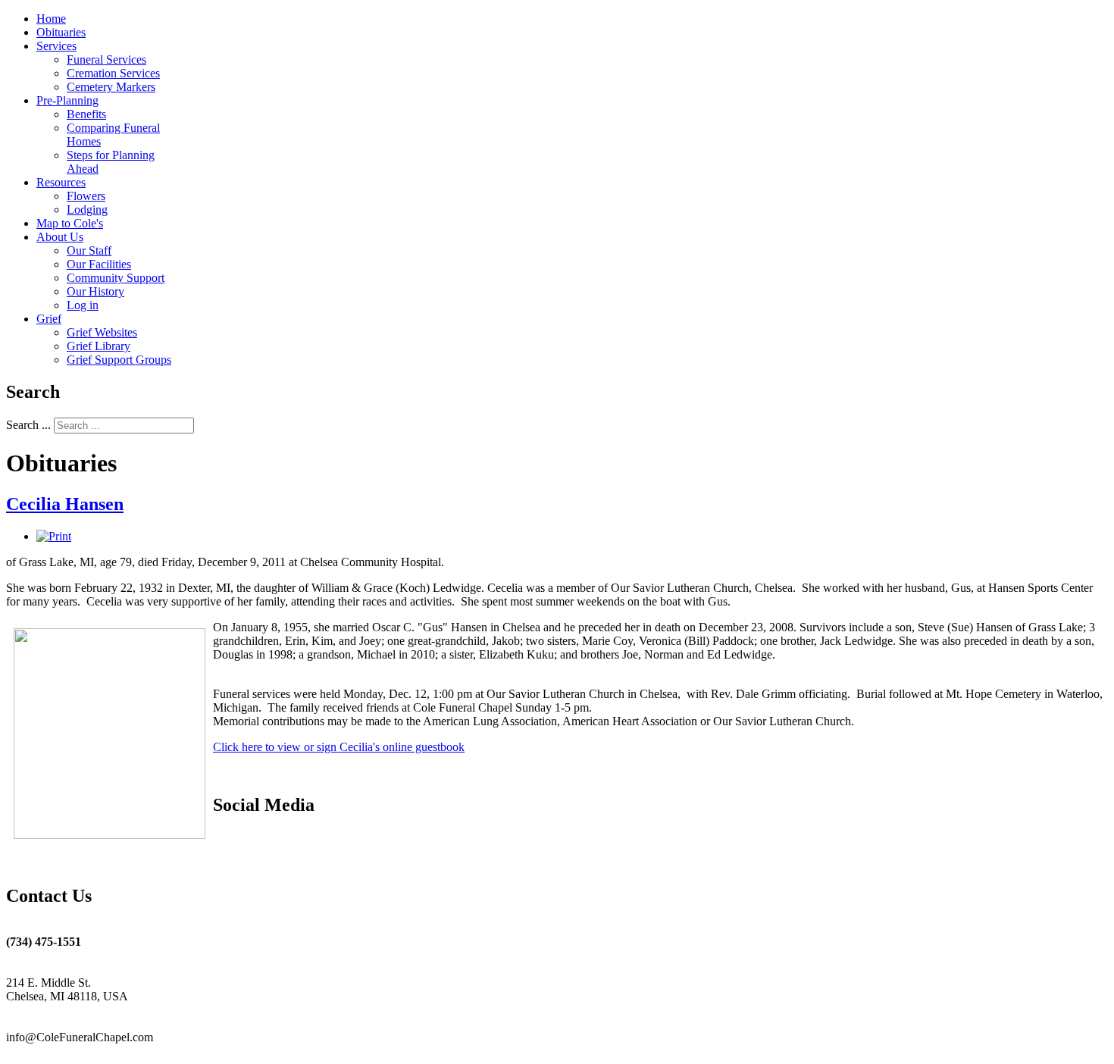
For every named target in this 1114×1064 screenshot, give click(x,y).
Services (56, 45)
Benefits (86, 114)
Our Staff (89, 250)
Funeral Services (106, 59)
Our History (95, 291)
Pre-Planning (67, 100)
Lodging (87, 209)
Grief (48, 318)
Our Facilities (99, 264)
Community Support (115, 277)
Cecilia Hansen (65, 504)
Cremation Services (113, 73)
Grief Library (98, 346)
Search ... (28, 424)
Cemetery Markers (111, 86)
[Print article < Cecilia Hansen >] (53, 536)
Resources (61, 182)
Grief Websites (102, 332)
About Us (59, 236)
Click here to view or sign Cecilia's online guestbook (339, 746)
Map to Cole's (69, 223)
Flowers (86, 195)
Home (51, 18)
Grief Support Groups (119, 359)
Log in (83, 305)
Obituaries (61, 32)
